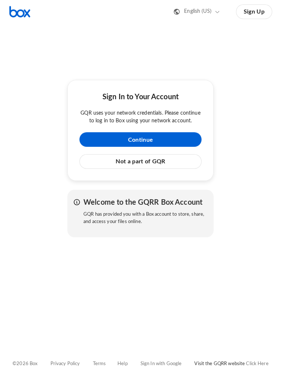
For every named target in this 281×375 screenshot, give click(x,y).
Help (122, 363)
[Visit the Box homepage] (20, 12)
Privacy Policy (65, 363)
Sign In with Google (160, 363)
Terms (99, 363)
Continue (140, 140)
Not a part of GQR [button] (140, 161)
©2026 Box (24, 363)
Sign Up (254, 12)
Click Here (257, 363)
